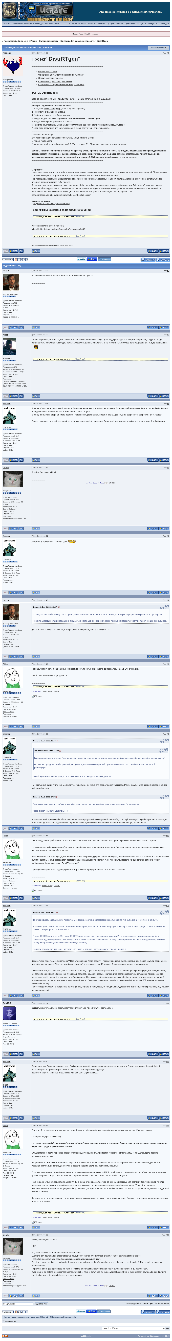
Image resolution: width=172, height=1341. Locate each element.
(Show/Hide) (80, 216)
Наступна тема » (162, 1303)
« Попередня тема (133, 1303)
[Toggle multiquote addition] (153, 251)
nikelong (7, 53)
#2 (168, 271)
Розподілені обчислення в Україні (20, 41)
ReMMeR (7, 1003)
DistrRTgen (102, 41)
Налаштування (157, 47)
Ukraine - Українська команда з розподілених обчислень (31, 24)
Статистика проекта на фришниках (55, 81)
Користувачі (151, 24)
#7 (168, 600)
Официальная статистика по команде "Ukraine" (60, 75)
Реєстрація (93, 34)
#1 (168, 53)
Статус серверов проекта (50, 78)
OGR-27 (112, 483)
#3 (168, 335)
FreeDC (57, 691)
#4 (168, 404)
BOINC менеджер (52, 109)
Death (6, 467)
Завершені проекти (48, 41)
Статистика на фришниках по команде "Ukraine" (61, 84)
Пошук (140, 24)
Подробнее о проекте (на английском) (51, 203)
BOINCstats (47, 691)
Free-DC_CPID (8, 511)
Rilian (5, 664)
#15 (167, 1235)
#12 (167, 1003)
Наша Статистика (96, 24)
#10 (167, 836)
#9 (168, 734)
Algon (5, 335)
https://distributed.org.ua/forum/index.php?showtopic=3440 (58, 229)
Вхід (86, 34)
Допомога (130, 24)
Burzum (6, 404)
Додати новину (115, 24)
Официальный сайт (47, 72)
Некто (6, 271)
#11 (167, 906)
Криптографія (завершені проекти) (77, 41)
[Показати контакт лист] (14, 251)
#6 (168, 536)
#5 (168, 467)
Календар (164, 24)
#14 (167, 1125)
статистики (97, 125)
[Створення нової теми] (162, 259)
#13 (167, 1062)
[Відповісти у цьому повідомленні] (164, 251)
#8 (168, 664)
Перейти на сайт (77, 24)
